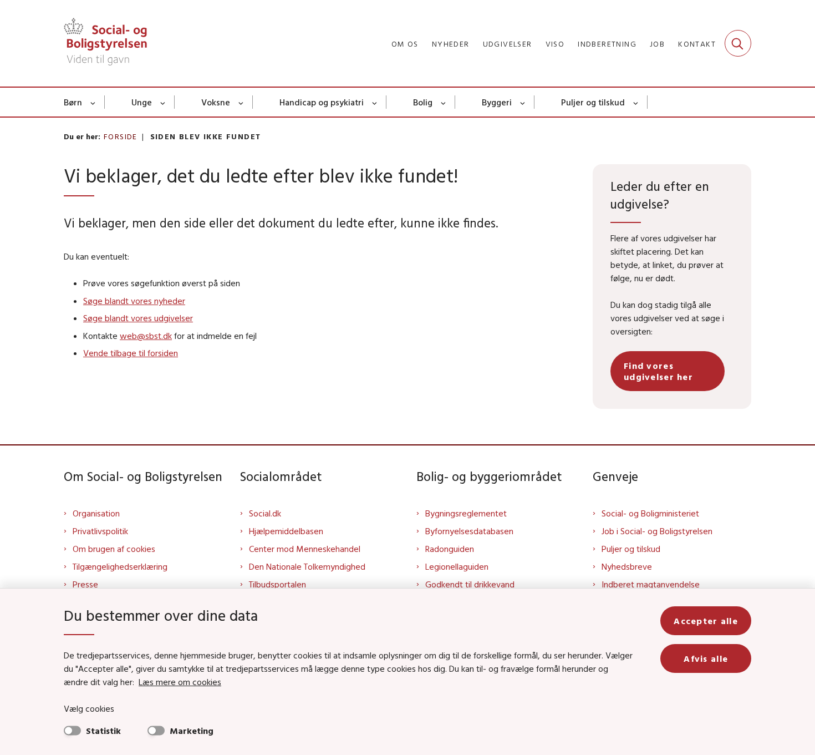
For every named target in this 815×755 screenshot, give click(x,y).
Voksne (215, 102)
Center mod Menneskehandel (304, 548)
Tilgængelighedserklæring (120, 566)
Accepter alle (706, 620)
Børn (73, 102)
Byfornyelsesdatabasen (469, 530)
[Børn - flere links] (93, 102)
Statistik (103, 730)
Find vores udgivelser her (658, 371)
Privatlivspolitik (100, 530)
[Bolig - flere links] (443, 102)
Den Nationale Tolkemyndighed (307, 566)
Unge (141, 102)
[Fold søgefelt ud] (738, 43)
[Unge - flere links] (163, 102)
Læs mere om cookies (180, 681)
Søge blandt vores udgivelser (138, 317)
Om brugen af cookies (114, 548)
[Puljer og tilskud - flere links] (636, 102)
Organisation (96, 513)
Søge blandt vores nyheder (134, 300)
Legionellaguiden (456, 566)
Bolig (422, 102)
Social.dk (265, 513)
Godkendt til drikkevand (470, 584)
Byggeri (497, 102)
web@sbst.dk (146, 335)
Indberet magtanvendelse (651, 584)
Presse (85, 584)
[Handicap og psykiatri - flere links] (375, 102)
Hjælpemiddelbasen (286, 530)
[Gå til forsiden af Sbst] (105, 43)
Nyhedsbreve (627, 566)
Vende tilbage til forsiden (130, 352)
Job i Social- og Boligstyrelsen (657, 530)
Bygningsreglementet (466, 513)
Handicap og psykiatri (321, 102)
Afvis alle (706, 658)
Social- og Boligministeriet (650, 513)
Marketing (191, 730)
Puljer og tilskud (593, 102)
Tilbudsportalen (277, 584)
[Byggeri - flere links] (523, 102)
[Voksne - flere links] (241, 102)
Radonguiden (449, 548)
